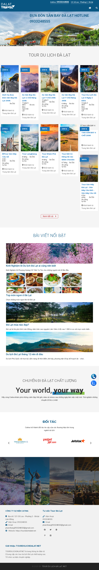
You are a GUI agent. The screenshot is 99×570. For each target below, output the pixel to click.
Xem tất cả (48, 216)
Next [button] (90, 442)
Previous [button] (7, 442)
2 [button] (51, 455)
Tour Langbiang (29, 154)
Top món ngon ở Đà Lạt (19, 295)
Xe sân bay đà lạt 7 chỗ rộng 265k (69, 98)
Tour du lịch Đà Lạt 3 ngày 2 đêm (88, 98)
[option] (49, 29)
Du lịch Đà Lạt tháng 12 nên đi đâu (24, 354)
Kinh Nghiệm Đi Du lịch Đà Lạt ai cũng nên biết (31, 265)
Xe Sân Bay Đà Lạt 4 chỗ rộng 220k (29, 98)
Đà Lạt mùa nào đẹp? (17, 324)
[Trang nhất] (90, 8)
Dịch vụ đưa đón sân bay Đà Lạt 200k (9, 98)
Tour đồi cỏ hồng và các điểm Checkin (68, 157)
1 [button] (47, 455)
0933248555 (63, 2)
